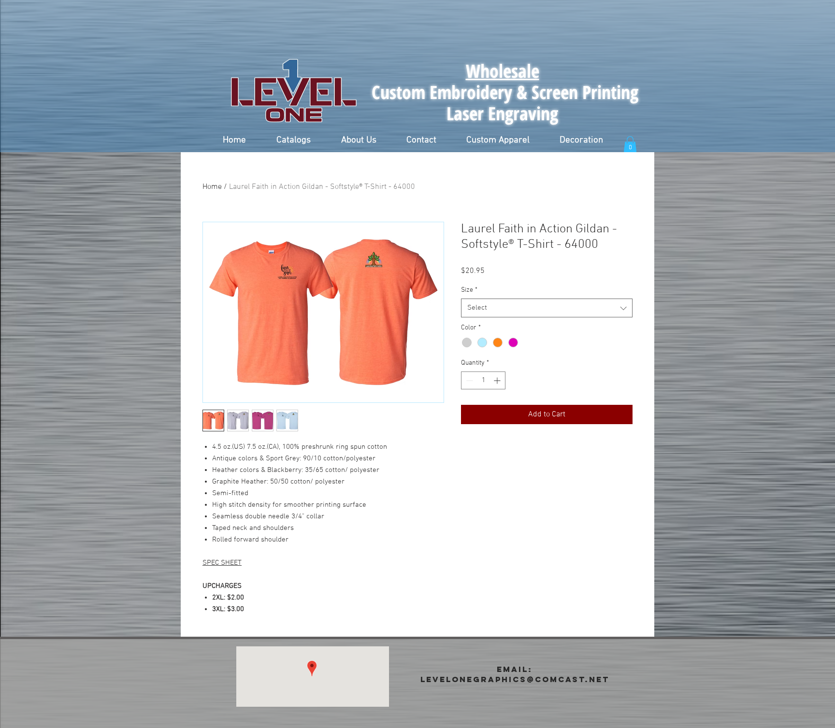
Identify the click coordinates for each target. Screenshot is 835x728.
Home (212, 187)
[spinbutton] (483, 380)
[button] (293, 140)
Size (469, 290)
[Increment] (498, 380)
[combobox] (547, 308)
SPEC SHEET (222, 562)
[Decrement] (468, 380)
